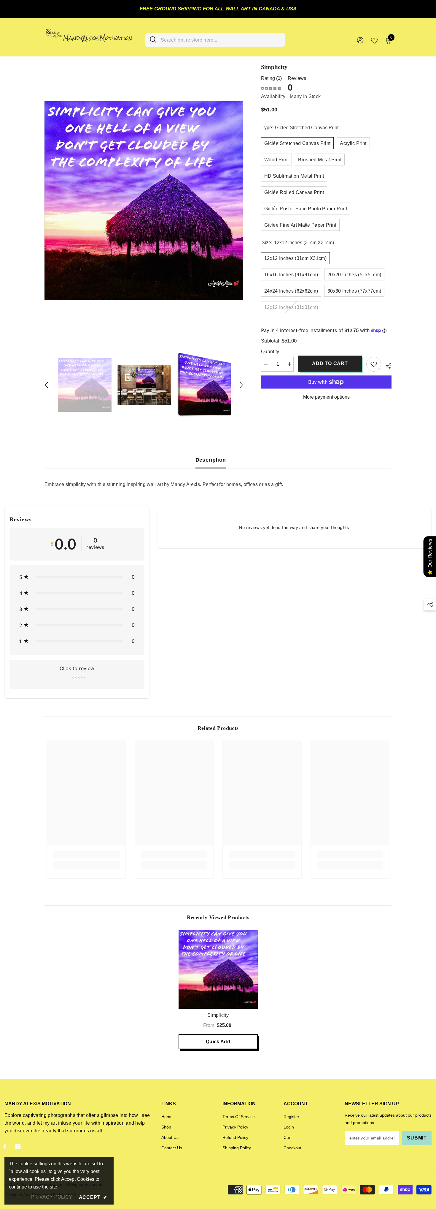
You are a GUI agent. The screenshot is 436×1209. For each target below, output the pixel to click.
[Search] (215, 40)
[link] (86, 854)
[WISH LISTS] (374, 40)
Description (210, 460)
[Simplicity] (218, 969)
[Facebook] (5, 1146)
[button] (46, 385)
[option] (144, 200)
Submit (417, 1137)
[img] (271, 88)
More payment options (326, 397)
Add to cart (330, 363)
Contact (314, 47)
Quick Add (218, 1041)
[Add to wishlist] (373, 364)
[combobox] (220, 40)
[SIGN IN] (360, 40)
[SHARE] (386, 365)
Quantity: (271, 351)
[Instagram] (18, 1146)
